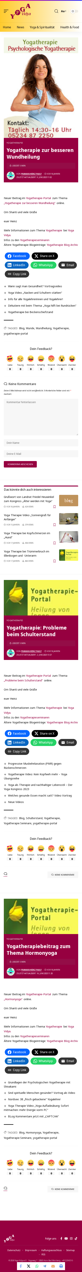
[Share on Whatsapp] (37, 1266)
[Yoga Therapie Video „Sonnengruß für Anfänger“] (68, 518)
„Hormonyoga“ (13, 999)
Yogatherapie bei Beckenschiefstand (30, 312)
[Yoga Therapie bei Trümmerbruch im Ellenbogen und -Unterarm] (68, 555)
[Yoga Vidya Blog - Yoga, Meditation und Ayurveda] (20, 11)
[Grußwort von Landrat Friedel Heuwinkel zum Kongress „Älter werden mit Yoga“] (68, 500)
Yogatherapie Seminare (17, 823)
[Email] (53, 1266)
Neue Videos (16, 802)
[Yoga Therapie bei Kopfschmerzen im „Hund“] (68, 537)
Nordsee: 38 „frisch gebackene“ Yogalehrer (34, 1099)
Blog (21, 328)
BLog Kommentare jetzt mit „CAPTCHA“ (33, 1116)
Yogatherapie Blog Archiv (62, 245)
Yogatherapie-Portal (38, 198)
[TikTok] (76, 1238)
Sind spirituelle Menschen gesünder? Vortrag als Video (41, 1093)
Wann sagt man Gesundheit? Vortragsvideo (35, 286)
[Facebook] (61, 1238)
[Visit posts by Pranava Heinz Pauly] (11, 176)
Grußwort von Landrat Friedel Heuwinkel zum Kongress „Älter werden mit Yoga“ (29, 499)
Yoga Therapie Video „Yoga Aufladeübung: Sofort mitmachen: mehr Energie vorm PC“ (36, 1108)
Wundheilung (43, 328)
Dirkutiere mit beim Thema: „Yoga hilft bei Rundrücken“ (42, 305)
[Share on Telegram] (45, 1266)
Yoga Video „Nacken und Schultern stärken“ (35, 292)
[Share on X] (29, 1266)
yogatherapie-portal (16, 333)
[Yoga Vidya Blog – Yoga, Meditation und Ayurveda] (9, 1238)
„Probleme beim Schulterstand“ (23, 680)
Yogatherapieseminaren (34, 240)
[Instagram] (71, 1238)
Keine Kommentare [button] (64, 874)
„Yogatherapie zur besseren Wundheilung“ (29, 203)
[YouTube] (66, 1238)
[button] (7, 11)
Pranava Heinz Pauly (31, 173)
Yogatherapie (15, 143)
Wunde (30, 328)
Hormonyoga (33, 1132)
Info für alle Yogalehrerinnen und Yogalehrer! (35, 299)
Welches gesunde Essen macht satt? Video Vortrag (40, 795)
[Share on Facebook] (21, 1266)
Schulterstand (34, 818)
